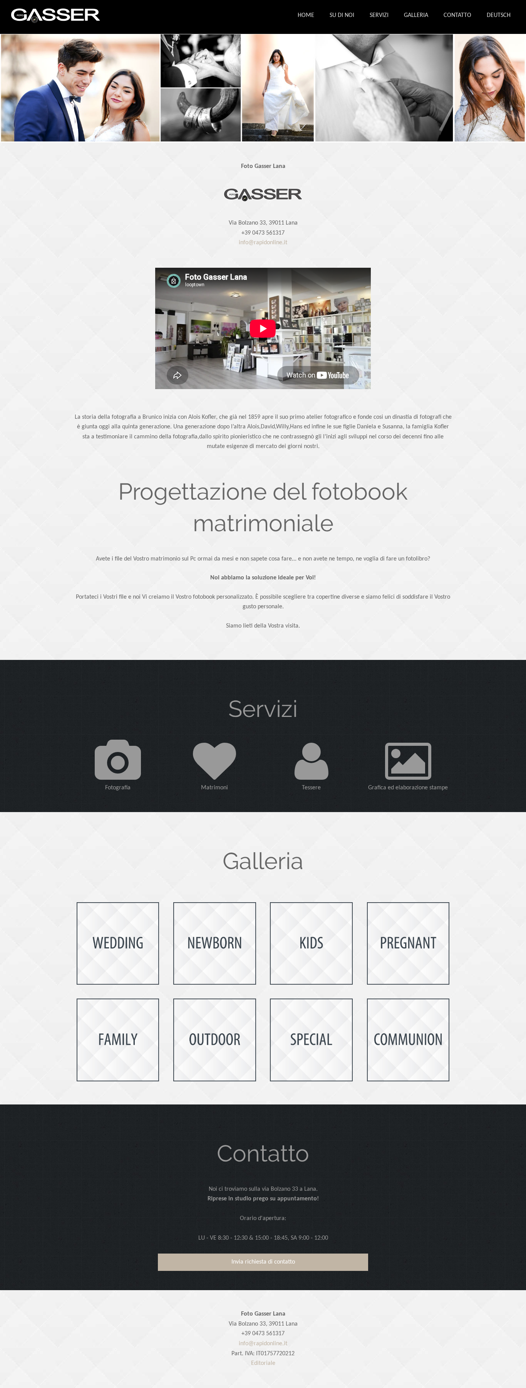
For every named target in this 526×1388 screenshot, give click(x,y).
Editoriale (263, 1363)
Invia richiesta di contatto (263, 1262)
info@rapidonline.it (263, 243)
